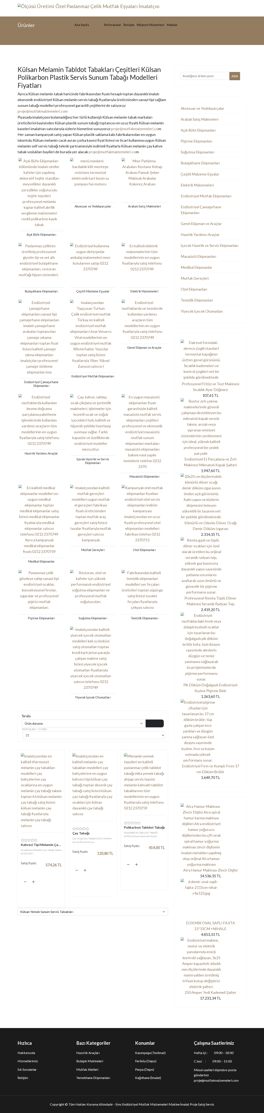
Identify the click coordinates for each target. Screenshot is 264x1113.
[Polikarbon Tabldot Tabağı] (144, 782)
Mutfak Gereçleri (195, 278)
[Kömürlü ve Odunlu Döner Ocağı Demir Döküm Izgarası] (210, 496)
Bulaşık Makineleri (89, 1061)
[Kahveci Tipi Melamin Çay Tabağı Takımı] (41, 790)
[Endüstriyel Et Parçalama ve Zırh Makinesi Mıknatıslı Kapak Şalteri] (210, 427)
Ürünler (96, 25)
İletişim (129, 25)
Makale (172, 25)
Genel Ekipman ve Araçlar (201, 223)
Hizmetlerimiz (28, 1061)
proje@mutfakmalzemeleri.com (43, 111)
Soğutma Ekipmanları (197, 152)
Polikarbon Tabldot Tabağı (144, 827)
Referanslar (112, 25)
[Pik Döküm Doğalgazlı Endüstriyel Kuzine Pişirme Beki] (210, 647)
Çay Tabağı (81, 833)
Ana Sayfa (81, 25)
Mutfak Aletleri (87, 1069)
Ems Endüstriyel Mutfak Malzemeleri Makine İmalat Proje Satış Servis (165, 1104)
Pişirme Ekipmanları (196, 141)
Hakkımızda (26, 1053)
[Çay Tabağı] (92, 785)
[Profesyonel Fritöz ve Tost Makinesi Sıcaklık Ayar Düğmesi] (210, 360)
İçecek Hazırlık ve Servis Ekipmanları (209, 245)
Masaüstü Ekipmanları (198, 256)
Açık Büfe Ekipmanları (198, 130)
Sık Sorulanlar (27, 1069)
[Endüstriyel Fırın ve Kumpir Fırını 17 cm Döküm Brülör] (210, 731)
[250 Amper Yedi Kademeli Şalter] (210, 963)
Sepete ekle (41, 894)
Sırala (26, 716)
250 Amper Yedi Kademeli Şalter (210, 992)
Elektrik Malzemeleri (197, 185)
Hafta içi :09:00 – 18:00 (213, 1053)
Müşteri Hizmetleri (150, 25)
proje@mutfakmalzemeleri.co (134, 128)
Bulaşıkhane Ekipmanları (200, 163)
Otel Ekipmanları (194, 289)
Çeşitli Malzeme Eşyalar (200, 174)
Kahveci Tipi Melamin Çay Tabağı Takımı (41, 845)
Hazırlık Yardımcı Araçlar (200, 234)
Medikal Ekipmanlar (196, 267)
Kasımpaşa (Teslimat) (150, 1053)
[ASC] (155, 723)
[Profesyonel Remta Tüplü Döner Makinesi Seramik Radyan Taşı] (210, 566)
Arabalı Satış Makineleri (199, 119)
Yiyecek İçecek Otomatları (202, 311)
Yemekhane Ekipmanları (93, 1078)
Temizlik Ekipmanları (197, 300)
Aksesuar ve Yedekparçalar (202, 108)
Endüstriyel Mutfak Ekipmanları (206, 196)
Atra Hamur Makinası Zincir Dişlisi (210, 870)
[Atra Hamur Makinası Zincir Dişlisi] (210, 835)
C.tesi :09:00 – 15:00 (213, 1061)
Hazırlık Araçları (88, 1053)
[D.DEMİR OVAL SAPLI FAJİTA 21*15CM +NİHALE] (210, 899)
